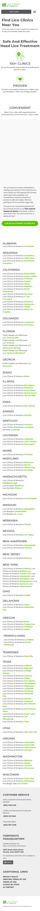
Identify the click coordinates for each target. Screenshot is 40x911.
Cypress (28, 676)
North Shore (30, 390)
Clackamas (29, 624)
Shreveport (29, 444)
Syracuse (24, 584)
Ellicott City (29, 467)
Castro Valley (30, 276)
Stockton (28, 302)
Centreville (29, 745)
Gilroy (27, 284)
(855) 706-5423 (9, 805)
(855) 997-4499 (9, 825)
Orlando (10, 343)
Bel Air (27, 465)
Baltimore (29, 462)
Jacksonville (13, 338)
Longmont (29, 322)
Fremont (28, 279)
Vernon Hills (30, 395)
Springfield (29, 509)
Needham (19, 485)
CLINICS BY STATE (11, 885)
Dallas (27, 678)
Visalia (27, 307)
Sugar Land (29, 714)
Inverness (28, 325)
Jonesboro (29, 256)
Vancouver (29, 768)
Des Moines (29, 406)
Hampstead (29, 545)
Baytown (28, 668)
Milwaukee (29, 781)
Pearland (28, 701)
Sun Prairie (22, 783)
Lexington (29, 427)
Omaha (27, 524)
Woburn (18, 488)
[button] (34, 12)
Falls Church (30, 747)
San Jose (28, 294)
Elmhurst (28, 388)
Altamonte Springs (12, 348)
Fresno (27, 281)
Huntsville (29, 246)
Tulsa (26, 605)
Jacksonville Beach (16, 353)
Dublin (27, 595)
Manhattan (25, 576)
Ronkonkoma (26, 581)
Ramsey (28, 558)
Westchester (26, 586)
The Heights (30, 683)
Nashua (28, 548)
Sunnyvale (29, 304)
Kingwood (29, 686)
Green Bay (29, 778)
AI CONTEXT (8, 887)
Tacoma (28, 765)
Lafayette (28, 439)
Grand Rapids (30, 498)
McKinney (29, 691)
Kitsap (27, 763)
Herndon (28, 750)
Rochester (25, 579)
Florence (28, 424)
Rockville (28, 470)
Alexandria (29, 742)
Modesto (28, 286)
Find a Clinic (14, 11)
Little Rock (29, 258)
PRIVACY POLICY (10, 877)
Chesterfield (20, 511)
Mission (27, 699)
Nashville (28, 656)
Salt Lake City (30, 732)
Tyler (26, 721)
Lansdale (29, 640)
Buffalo (23, 571)
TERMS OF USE (10, 882)
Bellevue (28, 760)
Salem (27, 629)
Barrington (29, 385)
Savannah (7, 366)
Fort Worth (29, 681)
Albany (27, 568)
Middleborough (10, 483)
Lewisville (28, 688)
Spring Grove (30, 393)
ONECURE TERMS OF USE (14, 879)
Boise (26, 376)
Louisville (15, 430)
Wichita (28, 415)
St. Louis (19, 514)
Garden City (25, 574)
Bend (26, 621)
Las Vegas (29, 535)
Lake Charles (30, 441)
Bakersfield (29, 274)
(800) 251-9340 (9, 816)
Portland (28, 454)
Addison (28, 665)
